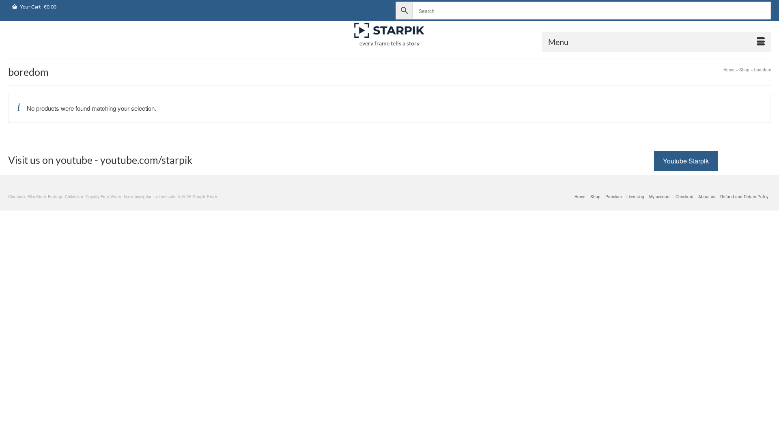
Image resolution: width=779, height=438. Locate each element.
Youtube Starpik (686, 160)
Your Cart (37, 7)
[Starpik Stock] (389, 30)
